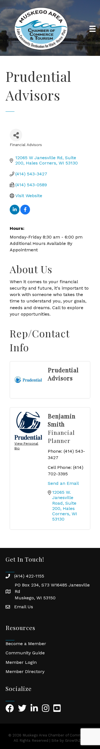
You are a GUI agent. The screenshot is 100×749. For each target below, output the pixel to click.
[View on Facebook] (25, 213)
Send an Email (63, 483)
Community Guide (25, 652)
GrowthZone (76, 740)
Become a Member (26, 643)
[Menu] (92, 29)
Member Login (21, 662)
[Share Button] (16, 135)
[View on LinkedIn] (14, 213)
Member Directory (25, 671)
